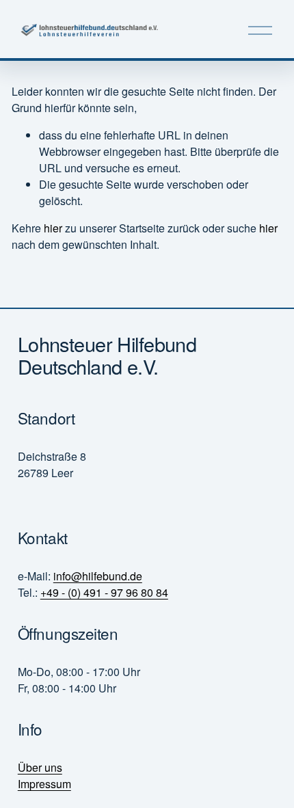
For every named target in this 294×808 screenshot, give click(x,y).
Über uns (40, 767)
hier (53, 228)
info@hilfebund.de (97, 576)
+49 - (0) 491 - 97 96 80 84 (104, 592)
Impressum (44, 784)
